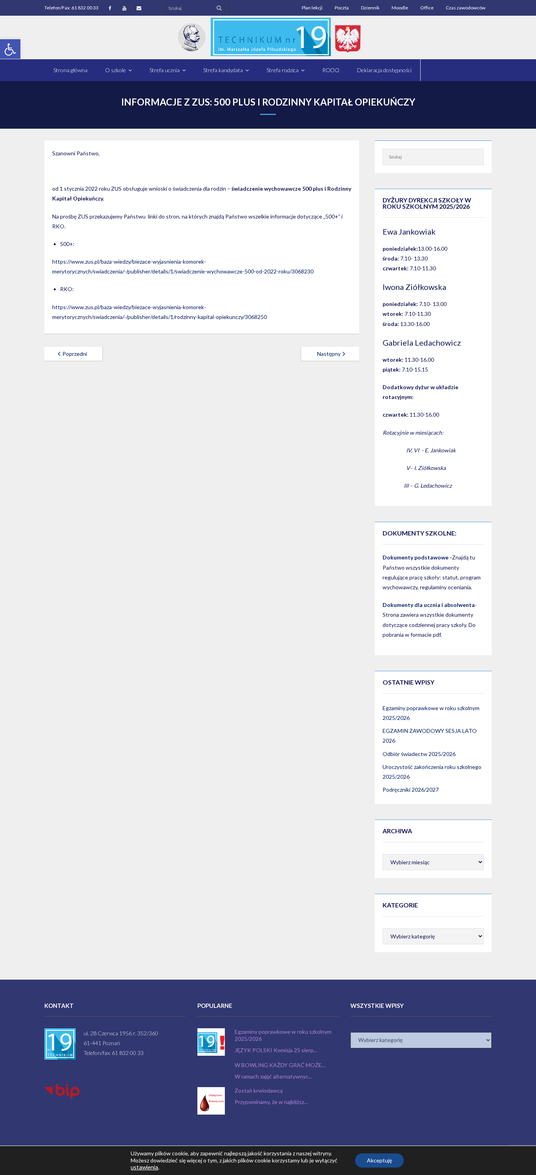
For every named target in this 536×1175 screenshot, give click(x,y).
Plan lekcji (312, 8)
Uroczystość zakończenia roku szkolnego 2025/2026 (432, 771)
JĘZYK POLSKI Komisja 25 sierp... (276, 1050)
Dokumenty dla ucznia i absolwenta (429, 604)
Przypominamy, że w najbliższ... (271, 1101)
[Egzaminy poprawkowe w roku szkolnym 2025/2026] (211, 1042)
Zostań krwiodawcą (259, 1090)
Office (427, 8)
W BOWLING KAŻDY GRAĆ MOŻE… (280, 1065)
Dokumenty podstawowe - (417, 557)
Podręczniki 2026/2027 (411, 789)
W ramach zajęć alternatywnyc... (273, 1076)
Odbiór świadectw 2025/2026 (419, 754)
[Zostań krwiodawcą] (211, 1101)
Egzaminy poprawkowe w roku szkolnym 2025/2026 (431, 713)
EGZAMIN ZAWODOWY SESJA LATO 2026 (430, 735)
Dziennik (370, 8)
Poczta (342, 8)
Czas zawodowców (465, 8)
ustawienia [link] (144, 1167)
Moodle (400, 8)
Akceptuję (379, 1160)
